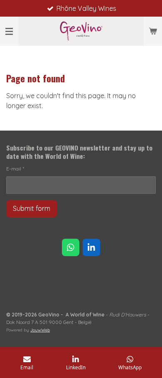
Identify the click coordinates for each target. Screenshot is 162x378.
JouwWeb (40, 330)
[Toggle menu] (9, 31)
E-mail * (15, 169)
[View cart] (153, 31)
